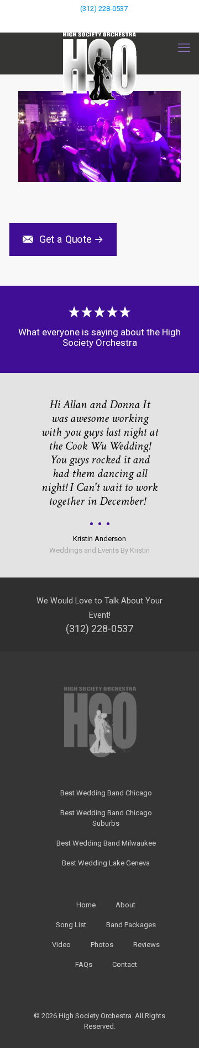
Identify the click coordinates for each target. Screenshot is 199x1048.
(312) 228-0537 (104, 8)
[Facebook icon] (79, 23)
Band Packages (131, 925)
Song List (71, 925)
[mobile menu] (184, 48)
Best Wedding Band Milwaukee (106, 843)
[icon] (121, 23)
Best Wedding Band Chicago (106, 793)
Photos (102, 944)
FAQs (83, 964)
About (125, 905)
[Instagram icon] (107, 23)
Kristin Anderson (99, 538)
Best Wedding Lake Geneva (106, 863)
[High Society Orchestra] (99, 68)
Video (61, 944)
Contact (124, 964)
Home (86, 905)
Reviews (146, 944)
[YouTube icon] (93, 23)
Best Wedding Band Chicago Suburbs (106, 818)
